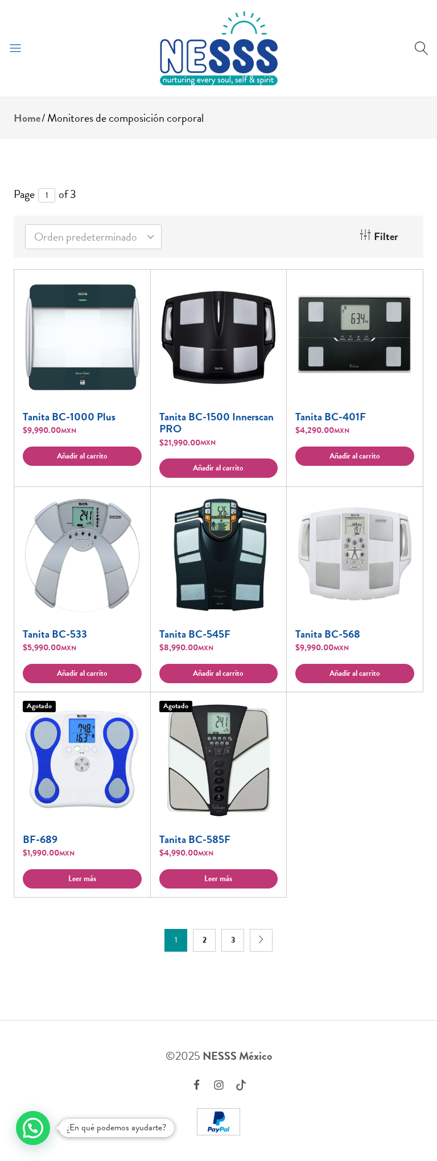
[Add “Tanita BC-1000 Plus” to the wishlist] (127, 295)
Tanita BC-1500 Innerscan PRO (216, 422)
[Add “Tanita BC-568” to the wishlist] (400, 512)
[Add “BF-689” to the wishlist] (127, 717)
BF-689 (40, 839)
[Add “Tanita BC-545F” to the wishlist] (263, 512)
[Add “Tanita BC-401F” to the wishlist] (400, 295)
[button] (82, 456)
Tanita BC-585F (194, 839)
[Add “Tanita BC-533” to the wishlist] (127, 512)
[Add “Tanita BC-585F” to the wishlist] (263, 717)
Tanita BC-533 (55, 634)
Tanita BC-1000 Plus (69, 416)
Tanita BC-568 (327, 634)
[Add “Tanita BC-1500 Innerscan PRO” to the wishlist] (263, 295)
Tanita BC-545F (194, 634)
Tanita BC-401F (330, 416)
